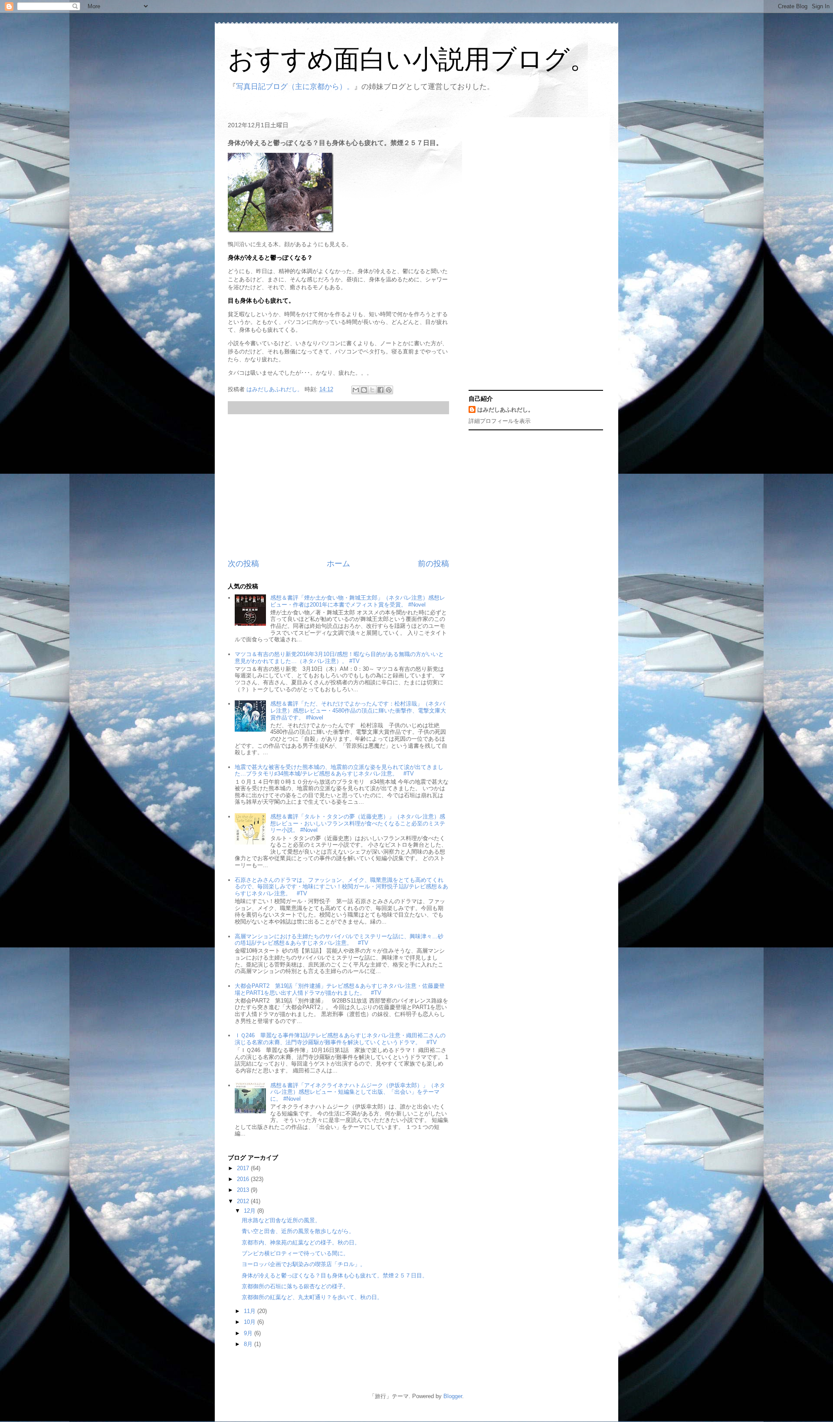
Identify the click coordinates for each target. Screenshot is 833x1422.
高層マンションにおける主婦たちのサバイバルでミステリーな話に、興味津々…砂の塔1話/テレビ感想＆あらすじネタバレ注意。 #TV (339, 940)
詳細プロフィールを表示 (500, 421)
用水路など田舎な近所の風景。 (281, 1220)
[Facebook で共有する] (380, 390)
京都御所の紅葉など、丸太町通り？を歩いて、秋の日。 (312, 1297)
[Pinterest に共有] (388, 390)
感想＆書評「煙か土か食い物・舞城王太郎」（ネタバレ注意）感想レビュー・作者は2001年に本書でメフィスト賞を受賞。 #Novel (357, 601)
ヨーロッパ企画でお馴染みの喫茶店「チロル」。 (304, 1264)
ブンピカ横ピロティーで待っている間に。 (295, 1253)
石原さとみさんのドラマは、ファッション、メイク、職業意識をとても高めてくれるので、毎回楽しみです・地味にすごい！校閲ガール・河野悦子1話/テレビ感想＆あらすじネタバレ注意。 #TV (341, 887)
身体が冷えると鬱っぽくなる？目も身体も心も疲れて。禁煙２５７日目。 (335, 1275)
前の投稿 (433, 563)
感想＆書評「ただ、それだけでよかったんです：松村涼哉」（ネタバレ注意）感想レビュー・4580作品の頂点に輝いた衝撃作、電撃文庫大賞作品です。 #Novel (358, 710)
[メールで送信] (355, 390)
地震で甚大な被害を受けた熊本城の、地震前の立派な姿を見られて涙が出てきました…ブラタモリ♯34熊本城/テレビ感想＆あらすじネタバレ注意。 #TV (339, 770)
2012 (244, 1201)
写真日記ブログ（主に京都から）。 (295, 86)
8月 (249, 1344)
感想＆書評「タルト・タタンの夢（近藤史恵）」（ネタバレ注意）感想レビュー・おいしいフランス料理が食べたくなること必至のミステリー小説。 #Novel (357, 823)
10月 (250, 1322)
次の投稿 (243, 563)
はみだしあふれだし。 (505, 409)
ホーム (338, 563)
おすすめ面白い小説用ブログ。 (412, 59)
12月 (250, 1211)
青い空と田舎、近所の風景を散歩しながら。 (298, 1231)
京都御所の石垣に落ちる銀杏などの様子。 (295, 1286)
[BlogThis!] (364, 390)
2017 (244, 1168)
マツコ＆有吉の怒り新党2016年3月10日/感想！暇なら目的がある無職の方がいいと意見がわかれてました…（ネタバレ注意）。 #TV (339, 657)
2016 (244, 1179)
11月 (250, 1311)
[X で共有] (372, 390)
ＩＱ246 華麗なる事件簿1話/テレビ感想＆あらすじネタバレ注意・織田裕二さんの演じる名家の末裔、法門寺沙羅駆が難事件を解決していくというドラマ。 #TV (340, 1039)
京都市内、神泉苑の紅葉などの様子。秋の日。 (301, 1242)
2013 (244, 1190)
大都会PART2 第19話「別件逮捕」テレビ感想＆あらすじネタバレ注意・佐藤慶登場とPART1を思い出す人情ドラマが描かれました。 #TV (340, 989)
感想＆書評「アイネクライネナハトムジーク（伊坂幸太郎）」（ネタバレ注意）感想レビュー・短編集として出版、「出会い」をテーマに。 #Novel (357, 1092)
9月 (249, 1333)
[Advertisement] (338, 486)
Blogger (452, 1396)
